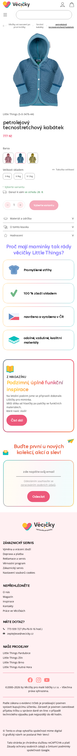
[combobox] (44, 14)
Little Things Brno (13, 662)
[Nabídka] (5, 15)
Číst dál (17, 420)
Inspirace (8, 601)
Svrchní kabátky (40, 25)
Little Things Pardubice (16, 653)
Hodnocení (16, 235)
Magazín (8, 596)
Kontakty (8, 606)
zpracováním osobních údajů (38, 485)
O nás (6, 592)
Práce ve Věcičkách (14, 610)
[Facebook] (30, 680)
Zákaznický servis (13, 568)
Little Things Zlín (13, 657)
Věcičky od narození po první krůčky (19, 25)
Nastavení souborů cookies (19, 572)
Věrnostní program (14, 563)
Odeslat (38, 496)
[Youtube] (47, 680)
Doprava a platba (13, 554)
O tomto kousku (19, 227)
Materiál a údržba (21, 218)
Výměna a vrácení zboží (17, 549)
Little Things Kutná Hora (17, 667)
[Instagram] (38, 680)
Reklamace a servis (14, 558)
